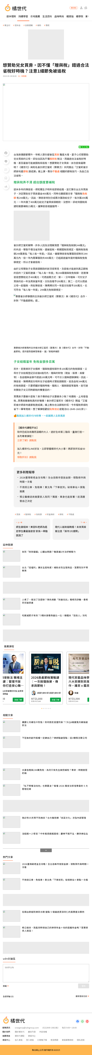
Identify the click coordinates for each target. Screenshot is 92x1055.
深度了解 (18, 699)
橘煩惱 (70, 16)
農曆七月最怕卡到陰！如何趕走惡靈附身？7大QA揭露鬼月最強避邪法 (55, 723)
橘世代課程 (19, 1035)
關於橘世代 (19, 1031)
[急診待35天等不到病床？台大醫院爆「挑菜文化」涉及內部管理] (11, 822)
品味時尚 (59, 16)
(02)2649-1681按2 (50, 1027)
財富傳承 (51, 514)
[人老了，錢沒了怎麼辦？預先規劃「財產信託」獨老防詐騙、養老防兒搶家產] (11, 604)
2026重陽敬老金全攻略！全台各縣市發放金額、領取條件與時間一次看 (55, 865)
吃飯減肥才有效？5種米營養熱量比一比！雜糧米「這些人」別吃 (54, 615)
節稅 (61, 514)
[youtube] (87, 1021)
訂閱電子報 (42, 1039)
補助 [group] (39, 25)
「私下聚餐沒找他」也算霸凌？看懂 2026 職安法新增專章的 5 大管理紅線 (55, 787)
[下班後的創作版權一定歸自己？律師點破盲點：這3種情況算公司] (11, 742)
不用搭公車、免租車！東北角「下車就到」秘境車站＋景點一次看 (55, 879)
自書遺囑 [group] (29, 25)
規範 (5, 985)
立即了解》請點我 (26, 440)
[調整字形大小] (6, 187)
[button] (85, 8)
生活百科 (47, 16)
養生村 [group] (7, 25)
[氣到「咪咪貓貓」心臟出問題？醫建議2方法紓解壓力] (11, 556)
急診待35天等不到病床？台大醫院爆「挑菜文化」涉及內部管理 (54, 817)
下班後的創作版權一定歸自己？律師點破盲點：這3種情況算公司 (54, 737)
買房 (18, 514)
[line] (82, 1021)
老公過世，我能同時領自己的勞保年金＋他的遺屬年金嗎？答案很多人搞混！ (55, 929)
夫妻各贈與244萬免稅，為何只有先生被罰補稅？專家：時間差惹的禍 (54, 771)
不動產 (71, 514)
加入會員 (19, 1039)
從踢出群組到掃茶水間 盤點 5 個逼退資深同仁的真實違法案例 (53, 911)
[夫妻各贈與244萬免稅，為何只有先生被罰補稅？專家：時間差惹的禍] (11, 774)
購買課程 (74, 8)
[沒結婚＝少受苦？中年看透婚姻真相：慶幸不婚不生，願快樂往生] (11, 838)
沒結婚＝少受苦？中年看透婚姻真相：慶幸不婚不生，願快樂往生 (55, 833)
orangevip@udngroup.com (27, 1027)
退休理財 (11, 16)
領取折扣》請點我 (26, 457)
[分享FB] (6, 153)
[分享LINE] (6, 161)
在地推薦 (35, 16)
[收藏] (6, 178)
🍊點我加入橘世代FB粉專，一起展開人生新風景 (39, 415)
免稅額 (39, 514)
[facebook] (77, 1021)
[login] (81, 8)
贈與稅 (28, 514)
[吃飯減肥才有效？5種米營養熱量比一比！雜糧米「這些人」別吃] (11, 619)
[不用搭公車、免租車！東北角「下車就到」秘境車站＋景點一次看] (11, 884)
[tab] (41, 708)
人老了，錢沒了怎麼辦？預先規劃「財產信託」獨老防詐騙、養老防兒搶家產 (55, 601)
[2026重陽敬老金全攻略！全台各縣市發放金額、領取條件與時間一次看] (11, 868)
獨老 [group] (47, 25)
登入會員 (30, 1039)
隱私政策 (81, 1039)
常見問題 (54, 1039)
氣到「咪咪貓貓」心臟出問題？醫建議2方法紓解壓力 (49, 551)
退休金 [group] (17, 25)
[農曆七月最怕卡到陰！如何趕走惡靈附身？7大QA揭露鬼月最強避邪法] (11, 726)
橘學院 (79, 16)
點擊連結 (54, 409)
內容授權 (43, 1031)
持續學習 (23, 16)
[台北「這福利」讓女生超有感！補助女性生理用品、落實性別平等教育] (11, 571)
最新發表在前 (81, 996)
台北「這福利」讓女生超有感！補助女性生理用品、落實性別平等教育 (55, 569)
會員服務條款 (67, 1039)
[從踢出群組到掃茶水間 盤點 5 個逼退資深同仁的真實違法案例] (11, 916)
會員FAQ (31, 1035)
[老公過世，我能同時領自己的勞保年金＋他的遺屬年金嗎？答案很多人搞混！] (11, 932)
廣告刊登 (32, 1031)
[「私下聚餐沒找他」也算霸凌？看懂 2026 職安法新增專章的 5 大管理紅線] (11, 790)
